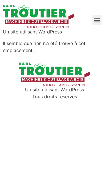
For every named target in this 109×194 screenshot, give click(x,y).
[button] (97, 20)
